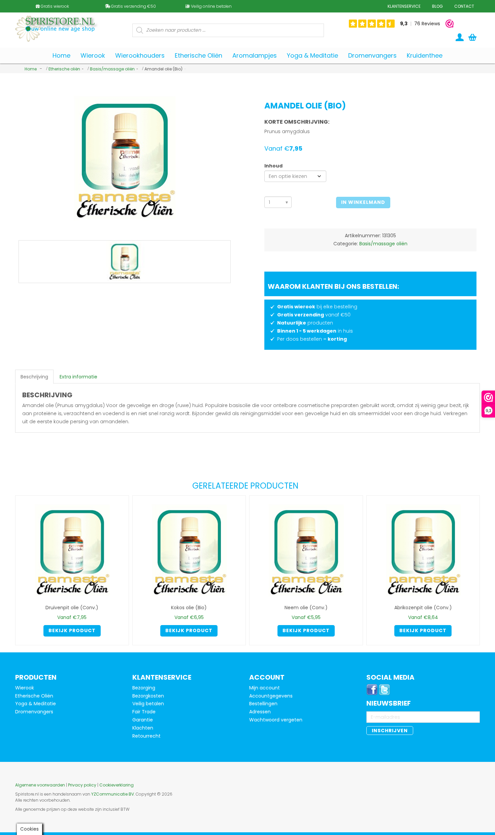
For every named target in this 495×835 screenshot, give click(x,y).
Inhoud (273, 165)
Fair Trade (144, 711)
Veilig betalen (148, 703)
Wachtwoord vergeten (275, 719)
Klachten (142, 727)
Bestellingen (263, 703)
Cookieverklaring (116, 785)
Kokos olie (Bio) (189, 607)
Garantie (142, 719)
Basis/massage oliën (112, 69)
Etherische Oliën (34, 695)
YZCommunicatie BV (112, 794)
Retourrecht (146, 736)
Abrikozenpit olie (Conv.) (423, 607)
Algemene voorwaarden (40, 785)
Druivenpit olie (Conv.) (71, 607)
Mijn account (264, 687)
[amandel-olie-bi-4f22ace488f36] (124, 262)
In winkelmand (363, 202)
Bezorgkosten (148, 695)
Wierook (24, 687)
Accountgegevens (271, 695)
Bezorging (143, 687)
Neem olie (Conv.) (306, 607)
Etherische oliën (64, 69)
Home (31, 69)
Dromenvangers (34, 711)
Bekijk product (72, 630)
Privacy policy (82, 785)
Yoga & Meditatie (35, 703)
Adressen (260, 711)
